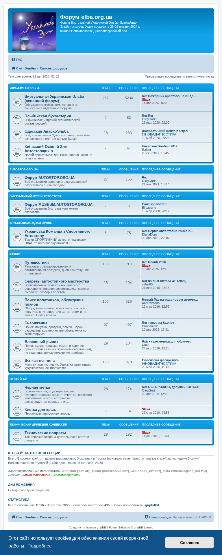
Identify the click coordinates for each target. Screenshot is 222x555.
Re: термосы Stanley (158, 322)
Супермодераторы (65, 475)
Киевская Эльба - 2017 (159, 146)
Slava (146, 99)
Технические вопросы (45, 433)
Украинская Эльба (25, 88)
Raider (146, 149)
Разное (15, 254)
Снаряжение (36, 323)
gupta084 (152, 505)
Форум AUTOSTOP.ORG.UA (50, 178)
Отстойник (18, 379)
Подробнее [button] (39, 545)
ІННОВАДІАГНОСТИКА (159, 134)
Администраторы (36, 475)
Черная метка (37, 387)
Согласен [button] (189, 542)
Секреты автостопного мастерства (57, 281)
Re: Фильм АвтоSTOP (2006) (164, 281)
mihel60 (147, 284)
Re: (144, 177)
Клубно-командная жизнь (31, 223)
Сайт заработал (154, 204)
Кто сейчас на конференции (34, 453)
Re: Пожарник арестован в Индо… (169, 96)
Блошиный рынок (41, 342)
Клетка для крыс (40, 409)
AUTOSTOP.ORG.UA (24, 169)
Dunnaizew (150, 326)
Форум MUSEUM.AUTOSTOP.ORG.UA (58, 204)
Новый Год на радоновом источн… (170, 299)
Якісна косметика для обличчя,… (168, 341)
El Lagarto (149, 207)
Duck (145, 345)
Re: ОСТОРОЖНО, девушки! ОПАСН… (172, 387)
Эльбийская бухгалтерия (48, 116)
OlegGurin (149, 119)
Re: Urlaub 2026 (154, 262)
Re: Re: (147, 115)
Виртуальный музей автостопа (36, 196)
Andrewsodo (151, 303)
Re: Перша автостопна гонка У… (167, 231)
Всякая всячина (40, 360)
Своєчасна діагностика (160, 360)
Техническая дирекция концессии (38, 424)
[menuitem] (17, 59)
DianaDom (149, 234)
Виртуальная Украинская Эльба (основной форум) (54, 98)
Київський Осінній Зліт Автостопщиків (46, 148)
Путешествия (37, 262)
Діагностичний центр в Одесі (165, 131)
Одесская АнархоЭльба (47, 131)
